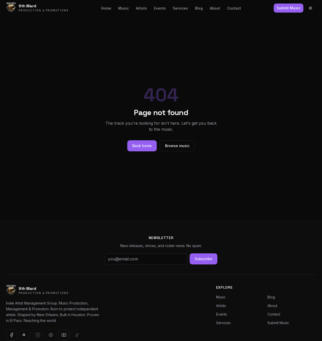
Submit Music (288, 8)
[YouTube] (63, 334)
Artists (141, 8)
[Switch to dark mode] (310, 8)
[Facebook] (11, 334)
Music (123, 8)
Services (180, 8)
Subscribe (203, 259)
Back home (142, 146)
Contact (234, 8)
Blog (199, 8)
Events (160, 8)
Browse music (177, 146)
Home (106, 8)
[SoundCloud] (24, 334)
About (215, 8)
